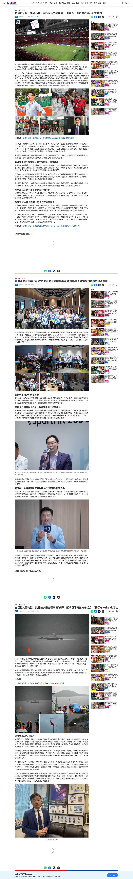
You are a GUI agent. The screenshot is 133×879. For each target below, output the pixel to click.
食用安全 (108, 56)
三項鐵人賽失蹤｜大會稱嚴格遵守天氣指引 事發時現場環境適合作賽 (39, 683)
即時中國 (108, 38)
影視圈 (107, 28)
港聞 (20, 10)
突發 (107, 75)
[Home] (12, 3)
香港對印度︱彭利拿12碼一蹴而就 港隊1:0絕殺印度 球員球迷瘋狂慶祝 (48, 138)
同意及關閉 (112, 875)
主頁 (16, 10)
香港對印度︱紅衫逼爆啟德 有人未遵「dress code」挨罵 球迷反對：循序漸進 (51, 226)
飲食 (107, 66)
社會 (24, 10)
